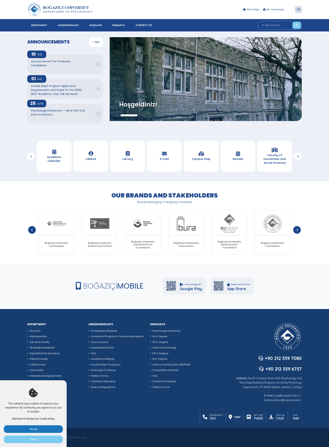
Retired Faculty (39, 359)
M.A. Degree (160, 336)
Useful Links (37, 370)
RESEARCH (118, 25)
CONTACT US (144, 25)
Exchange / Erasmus (103, 370)
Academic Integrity (102, 359)
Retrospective (38, 336)
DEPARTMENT (39, 25)
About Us (35, 331)
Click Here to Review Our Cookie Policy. (33, 418)
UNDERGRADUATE (68, 25)
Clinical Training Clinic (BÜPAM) (172, 364)
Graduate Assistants (42, 347)
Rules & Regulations (103, 387)
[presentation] (31, 156)
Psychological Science (166, 331)
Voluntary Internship (103, 381)
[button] (129, 115)
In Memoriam (38, 364)
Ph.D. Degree (160, 342)
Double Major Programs (106, 364)
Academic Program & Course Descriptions (117, 336)
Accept (33, 429)
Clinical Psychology (164, 347)
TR (298, 9)
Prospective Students (104, 331)
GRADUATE (95, 25)
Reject (33, 439)
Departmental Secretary (45, 353)
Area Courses (99, 342)
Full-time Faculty (40, 342)
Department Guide (102, 347)
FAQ (93, 353)
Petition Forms (99, 376)
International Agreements (45, 376)
